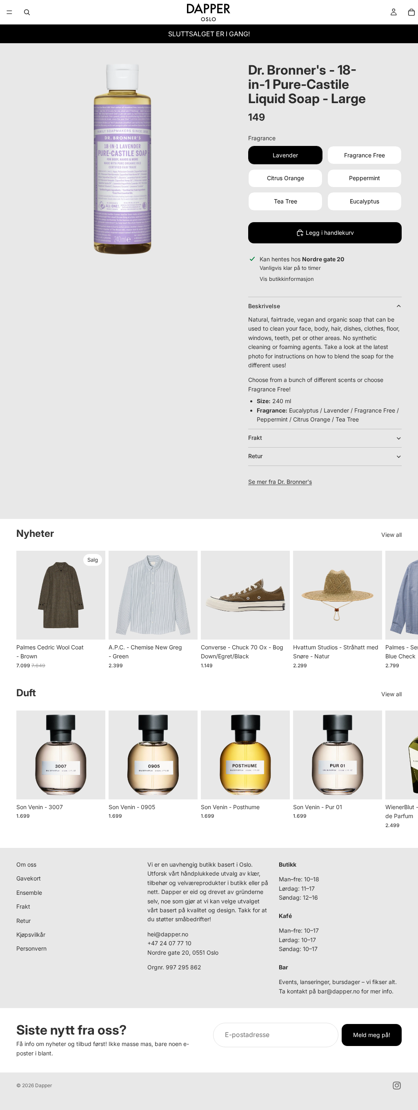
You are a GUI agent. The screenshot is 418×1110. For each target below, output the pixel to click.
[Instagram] (397, 1085)
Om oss (26, 864)
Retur (255, 455)
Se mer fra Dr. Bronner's (280, 481)
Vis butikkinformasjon (287, 279)
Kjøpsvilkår (30, 934)
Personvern (31, 948)
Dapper (43, 1085)
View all (391, 534)
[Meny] (9, 12)
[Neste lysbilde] (393, 610)
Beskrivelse (264, 305)
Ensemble (29, 892)
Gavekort (28, 878)
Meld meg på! (371, 1034)
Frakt (255, 437)
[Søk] (27, 12)
